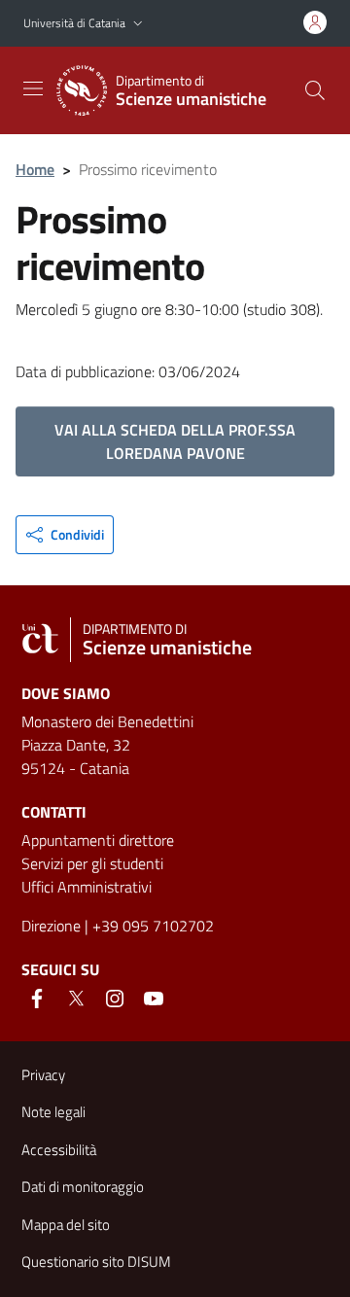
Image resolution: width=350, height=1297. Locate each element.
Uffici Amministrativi (86, 886)
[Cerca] (315, 90)
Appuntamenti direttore (97, 840)
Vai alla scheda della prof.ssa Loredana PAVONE (175, 441)
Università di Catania (74, 23)
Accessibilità (58, 1150)
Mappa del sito (65, 1224)
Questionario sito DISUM (96, 1261)
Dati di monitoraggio (82, 1186)
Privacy (43, 1075)
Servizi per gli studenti (92, 863)
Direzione (51, 925)
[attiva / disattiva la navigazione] (33, 88)
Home (35, 169)
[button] (138, 24)
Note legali (53, 1112)
